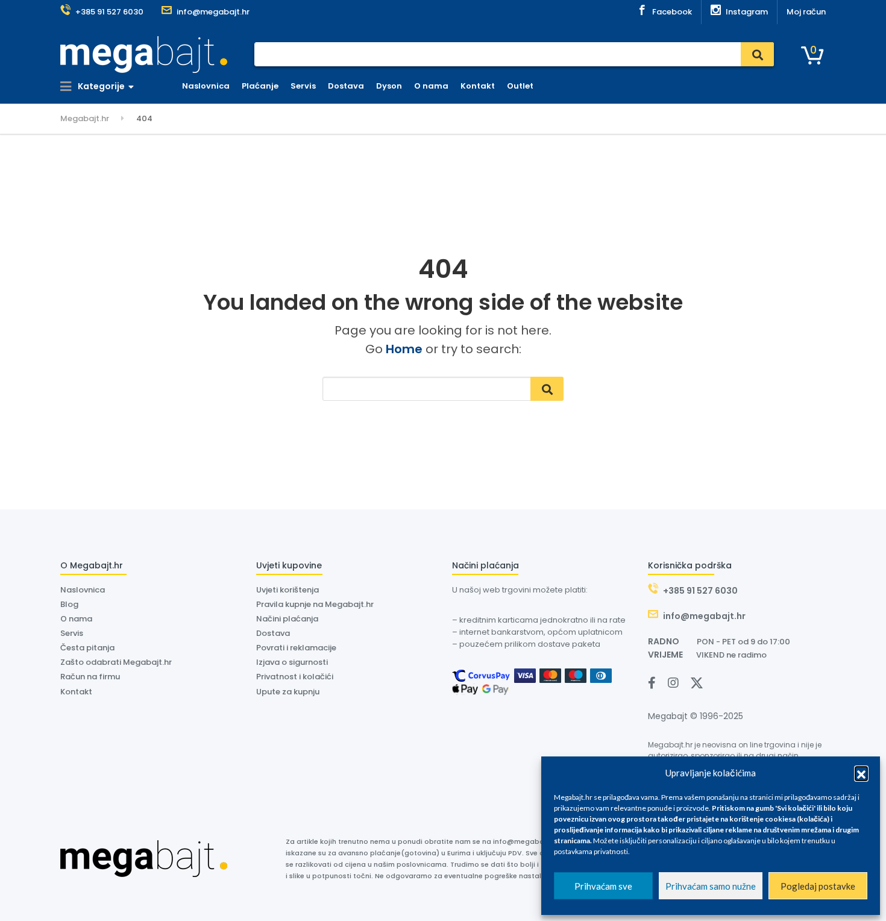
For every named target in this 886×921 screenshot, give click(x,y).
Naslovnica (206, 86)
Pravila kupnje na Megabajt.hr (315, 604)
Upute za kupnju (287, 691)
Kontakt (477, 86)
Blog (69, 604)
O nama (431, 86)
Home (404, 349)
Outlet (520, 86)
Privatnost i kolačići (294, 676)
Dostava (346, 86)
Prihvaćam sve (603, 886)
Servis (303, 86)
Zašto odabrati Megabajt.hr (116, 662)
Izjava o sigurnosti (292, 662)
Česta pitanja (87, 647)
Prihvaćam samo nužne (710, 886)
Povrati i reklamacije (296, 647)
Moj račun (806, 11)
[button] (861, 773)
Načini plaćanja (287, 618)
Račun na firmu (90, 676)
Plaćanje (260, 86)
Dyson (389, 86)
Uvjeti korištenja (287, 590)
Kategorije (100, 86)
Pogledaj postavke (818, 886)
